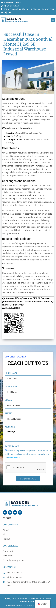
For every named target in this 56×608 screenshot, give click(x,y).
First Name (11, 373)
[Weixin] (2, 12)
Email (8, 400)
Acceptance (12, 446)
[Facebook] (6, 12)
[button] (53, 20)
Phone (8, 413)
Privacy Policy (14, 457)
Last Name (11, 386)
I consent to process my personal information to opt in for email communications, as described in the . (28, 454)
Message (10, 426)
